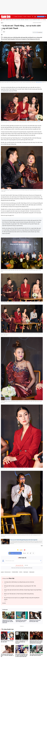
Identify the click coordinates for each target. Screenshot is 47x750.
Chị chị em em (39, 82)
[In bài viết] (2, 41)
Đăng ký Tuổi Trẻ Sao (40, 16)
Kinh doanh (22, 19)
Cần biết (25, 16)
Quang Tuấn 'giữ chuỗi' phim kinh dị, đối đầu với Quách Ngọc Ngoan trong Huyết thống (22, 589)
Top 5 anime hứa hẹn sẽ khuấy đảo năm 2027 (7, 641)
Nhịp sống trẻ (34, 19)
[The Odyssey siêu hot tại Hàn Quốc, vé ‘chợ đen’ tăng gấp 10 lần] (7, 649)
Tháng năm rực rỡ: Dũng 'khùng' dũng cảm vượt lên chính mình (7, 621)
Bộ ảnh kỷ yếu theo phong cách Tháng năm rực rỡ (21, 621)
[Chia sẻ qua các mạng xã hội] (33, 553)
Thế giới (15, 19)
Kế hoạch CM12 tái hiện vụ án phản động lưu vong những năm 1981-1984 (20, 586)
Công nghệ (26, 19)
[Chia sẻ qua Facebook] (28, 553)
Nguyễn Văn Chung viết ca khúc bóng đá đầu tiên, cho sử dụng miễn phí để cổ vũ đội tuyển (36, 642)
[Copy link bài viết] (30, 553)
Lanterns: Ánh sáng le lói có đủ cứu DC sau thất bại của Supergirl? (21, 642)
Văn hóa (38, 19)
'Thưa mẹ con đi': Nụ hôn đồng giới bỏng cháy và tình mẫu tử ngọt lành (23, 539)
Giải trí (41, 19)
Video (10, 19)
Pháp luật (18, 19)
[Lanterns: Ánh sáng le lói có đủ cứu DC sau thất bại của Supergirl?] (21, 636)
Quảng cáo (29, 16)
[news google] (37, 32)
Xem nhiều (7, 19)
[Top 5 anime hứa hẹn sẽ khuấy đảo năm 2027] (7, 636)
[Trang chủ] (1, 20)
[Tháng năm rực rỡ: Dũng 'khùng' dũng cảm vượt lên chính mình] (8, 615)
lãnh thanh (26, 572)
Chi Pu (20, 572)
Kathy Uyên (32, 572)
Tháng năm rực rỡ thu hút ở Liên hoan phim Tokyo (34, 621)
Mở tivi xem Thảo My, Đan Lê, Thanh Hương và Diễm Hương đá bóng (19, 593)
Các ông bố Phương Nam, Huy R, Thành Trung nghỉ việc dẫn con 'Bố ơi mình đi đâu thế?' (21, 655)
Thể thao (44, 19)
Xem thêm (4, 603)
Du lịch (31, 19)
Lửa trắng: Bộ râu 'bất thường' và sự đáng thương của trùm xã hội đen (19, 582)
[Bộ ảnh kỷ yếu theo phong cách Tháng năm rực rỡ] (22, 615)
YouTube (20, 16)
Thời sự (12, 19)
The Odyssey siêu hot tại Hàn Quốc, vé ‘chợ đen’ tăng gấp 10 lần (7, 655)
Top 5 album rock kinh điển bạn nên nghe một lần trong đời (36, 655)
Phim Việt (11, 578)
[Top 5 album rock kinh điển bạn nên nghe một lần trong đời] (36, 649)
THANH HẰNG (15, 572)
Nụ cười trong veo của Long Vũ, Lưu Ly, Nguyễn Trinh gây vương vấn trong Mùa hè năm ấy (21, 598)
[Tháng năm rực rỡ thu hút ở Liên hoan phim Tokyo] (35, 615)
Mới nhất (3, 19)
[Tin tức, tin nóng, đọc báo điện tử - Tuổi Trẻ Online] (6, 16)
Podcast (16, 16)
